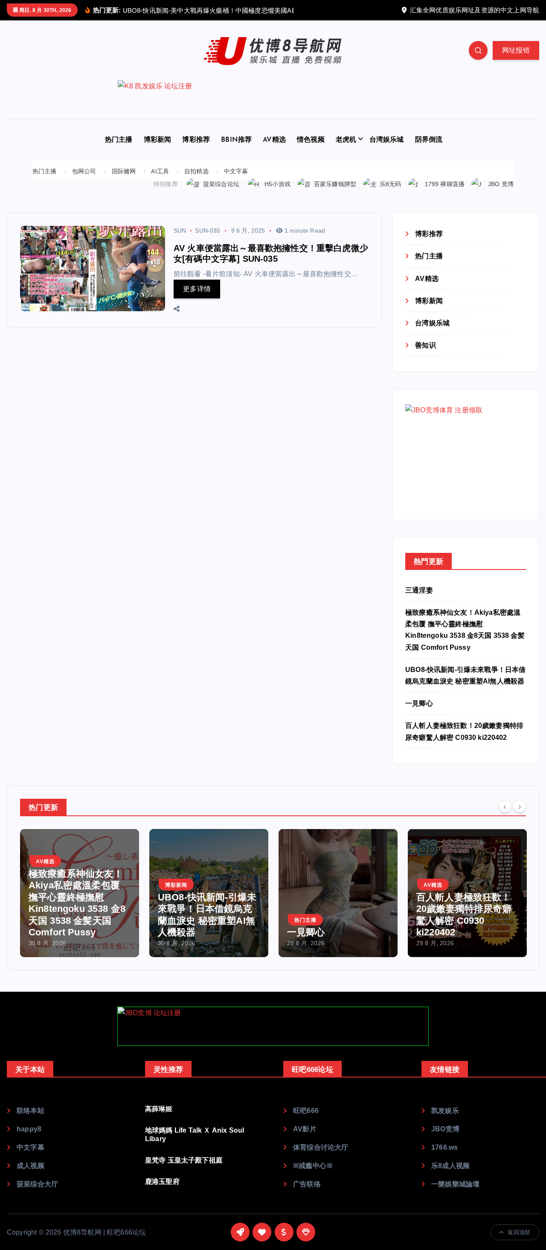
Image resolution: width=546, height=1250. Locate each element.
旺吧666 (306, 1121)
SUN (180, 241)
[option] (170, 904)
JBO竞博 (445, 1140)
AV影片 (305, 1140)
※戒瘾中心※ (313, 1176)
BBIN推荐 (236, 151)
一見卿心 (419, 714)
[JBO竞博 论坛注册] (273, 1037)
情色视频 (311, 151)
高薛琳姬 (159, 1120)
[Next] (519, 817)
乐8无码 (390, 195)
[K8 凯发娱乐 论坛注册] (273, 110)
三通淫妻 (419, 601)
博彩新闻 (157, 151)
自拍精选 (196, 182)
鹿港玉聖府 (162, 1192)
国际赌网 (124, 182)
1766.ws (444, 1158)
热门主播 (119, 151)
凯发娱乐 (445, 1121)
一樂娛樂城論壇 (455, 1195)
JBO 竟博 (501, 195)
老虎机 (346, 151)
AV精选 (274, 151)
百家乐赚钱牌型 (335, 195)
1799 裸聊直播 (445, 195)
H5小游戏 (277, 195)
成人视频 (30, 1176)
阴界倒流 (429, 151)
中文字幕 (236, 182)
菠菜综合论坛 (221, 195)
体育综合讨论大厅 (320, 1158)
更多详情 (197, 300)
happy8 (29, 1140)
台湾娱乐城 (386, 151)
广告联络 (307, 1195)
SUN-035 (207, 241)
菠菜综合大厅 (37, 1195)
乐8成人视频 (450, 1176)
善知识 (425, 356)
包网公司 (84, 182)
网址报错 (516, 61)
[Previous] (505, 817)
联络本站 (30, 1121)
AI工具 (160, 182)
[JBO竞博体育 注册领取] (465, 465)
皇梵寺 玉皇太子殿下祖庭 (184, 1171)
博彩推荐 (196, 151)
